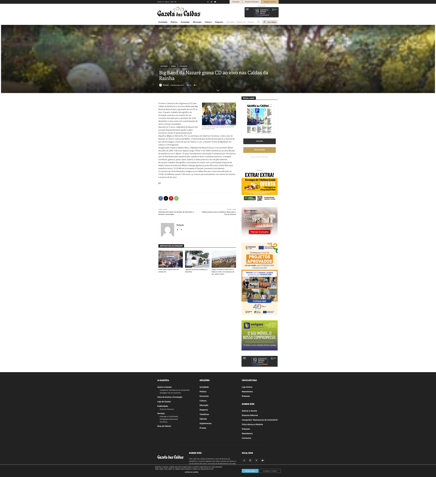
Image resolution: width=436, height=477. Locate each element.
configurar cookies (191, 472)
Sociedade (183, 66)
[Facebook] (208, 2)
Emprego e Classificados (169, 416)
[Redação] (161, 85)
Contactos (246, 438)
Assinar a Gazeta (249, 411)
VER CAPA (259, 141)
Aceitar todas (250, 471)
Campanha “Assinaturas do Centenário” (175, 390)
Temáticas (204, 414)
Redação (166, 85)
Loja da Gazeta (164, 401)
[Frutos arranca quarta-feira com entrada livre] (170, 259)
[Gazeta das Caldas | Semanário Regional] (179, 11)
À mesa (203, 428)
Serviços (161, 413)
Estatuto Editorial (250, 415)
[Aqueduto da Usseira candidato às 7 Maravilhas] (197, 259)
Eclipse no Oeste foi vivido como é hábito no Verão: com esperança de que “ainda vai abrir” (223, 272)
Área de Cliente (164, 426)
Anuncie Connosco (167, 409)
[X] (166, 198)
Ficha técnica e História (252, 424)
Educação (204, 405)
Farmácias (163, 422)
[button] (258, 22)
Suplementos (206, 423)
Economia (204, 396)
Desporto (204, 410)
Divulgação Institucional (169, 419)
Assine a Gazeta (164, 387)
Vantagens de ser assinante (170, 393)
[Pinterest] (171, 198)
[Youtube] (215, 2)
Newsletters (247, 391)
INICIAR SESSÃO (259, 150)
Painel (173, 66)
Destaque (167, 28)
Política (203, 391)
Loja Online (247, 387)
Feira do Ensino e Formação (169, 397)
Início (160, 28)
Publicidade (162, 406)
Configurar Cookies (270, 471)
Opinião (203, 419)
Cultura (203, 400)
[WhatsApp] (176, 198)
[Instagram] (211, 2)
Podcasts (246, 396)
